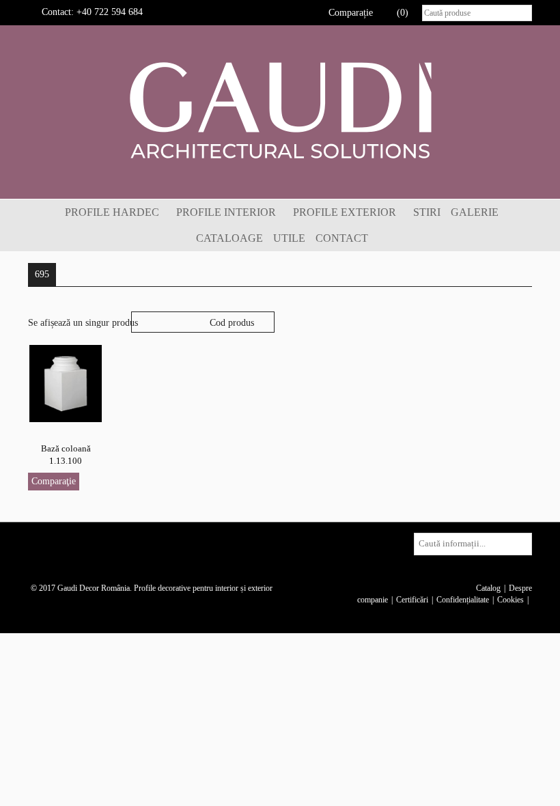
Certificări (412, 599)
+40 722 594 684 (109, 12)
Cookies (510, 599)
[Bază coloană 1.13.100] (65, 383)
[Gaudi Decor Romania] (280, 109)
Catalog (488, 588)
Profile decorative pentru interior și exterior (203, 588)
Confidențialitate (462, 599)
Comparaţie (53, 481)
